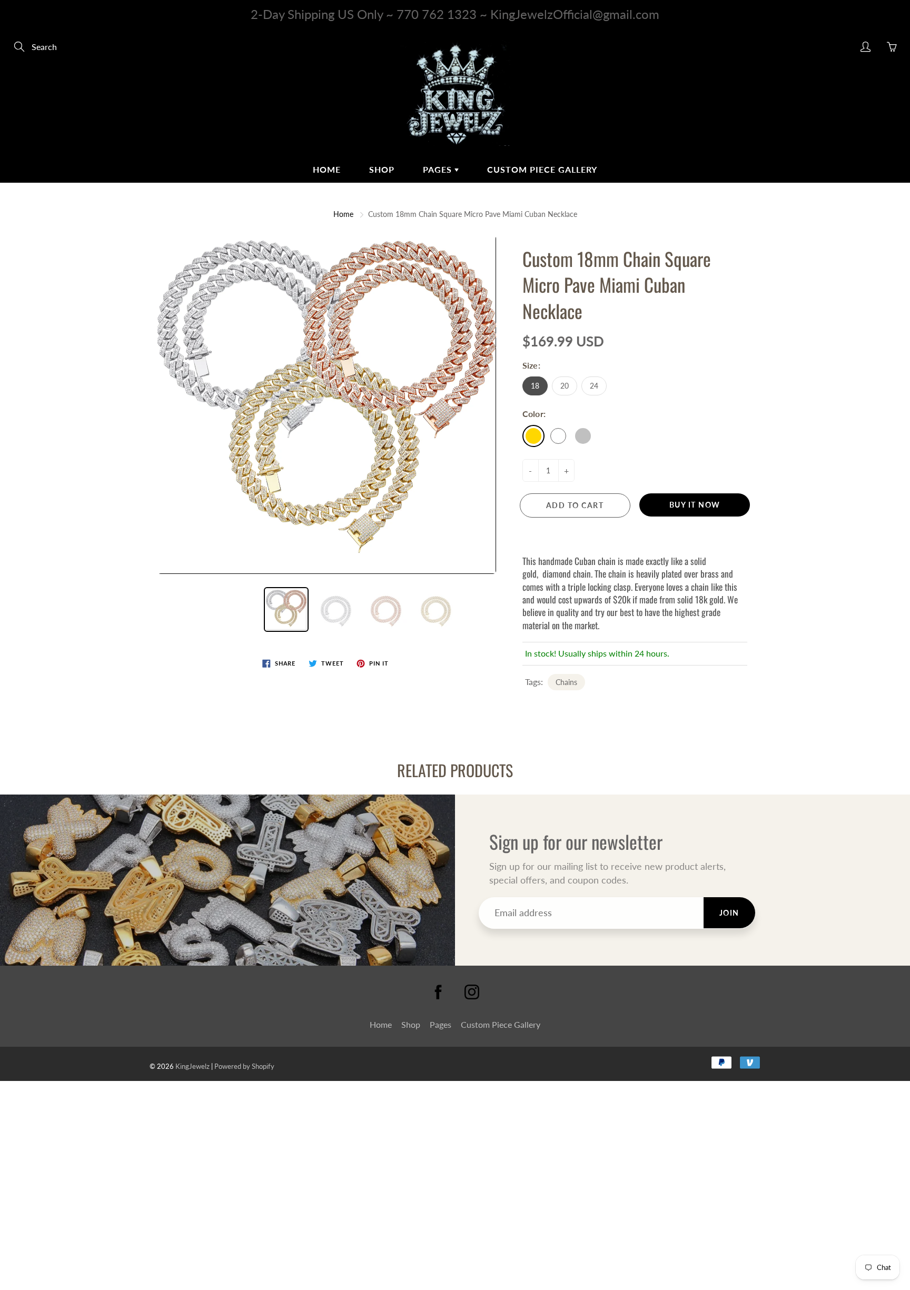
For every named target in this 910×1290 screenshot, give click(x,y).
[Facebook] (438, 992)
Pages (438, 169)
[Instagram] (471, 992)
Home (327, 169)
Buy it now (694, 504)
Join (729, 912)
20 (564, 385)
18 (535, 385)
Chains (566, 682)
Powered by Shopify (244, 1066)
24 (594, 385)
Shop (381, 169)
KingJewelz (192, 1066)
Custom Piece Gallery (542, 169)
